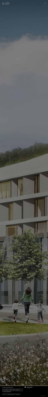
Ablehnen (4, 394)
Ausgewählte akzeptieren (10, 394)
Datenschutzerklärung (7, 391)
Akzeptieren (18, 394)
